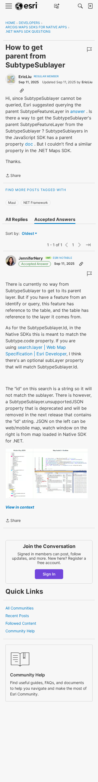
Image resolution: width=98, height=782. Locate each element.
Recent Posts (17, 615)
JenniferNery (31, 258)
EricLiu (25, 76)
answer (77, 111)
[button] (46, 473)
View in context (19, 507)
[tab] (16, 219)
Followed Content (20, 623)
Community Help (20, 631)
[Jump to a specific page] (88, 245)
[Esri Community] (26, 6)
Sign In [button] (49, 574)
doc (29, 144)
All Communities (19, 608)
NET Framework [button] (35, 203)
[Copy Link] (22, 90)
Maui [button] (12, 203)
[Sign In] (90, 6)
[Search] (80, 6)
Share (13, 176)
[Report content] (89, 49)
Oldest (28, 233)
